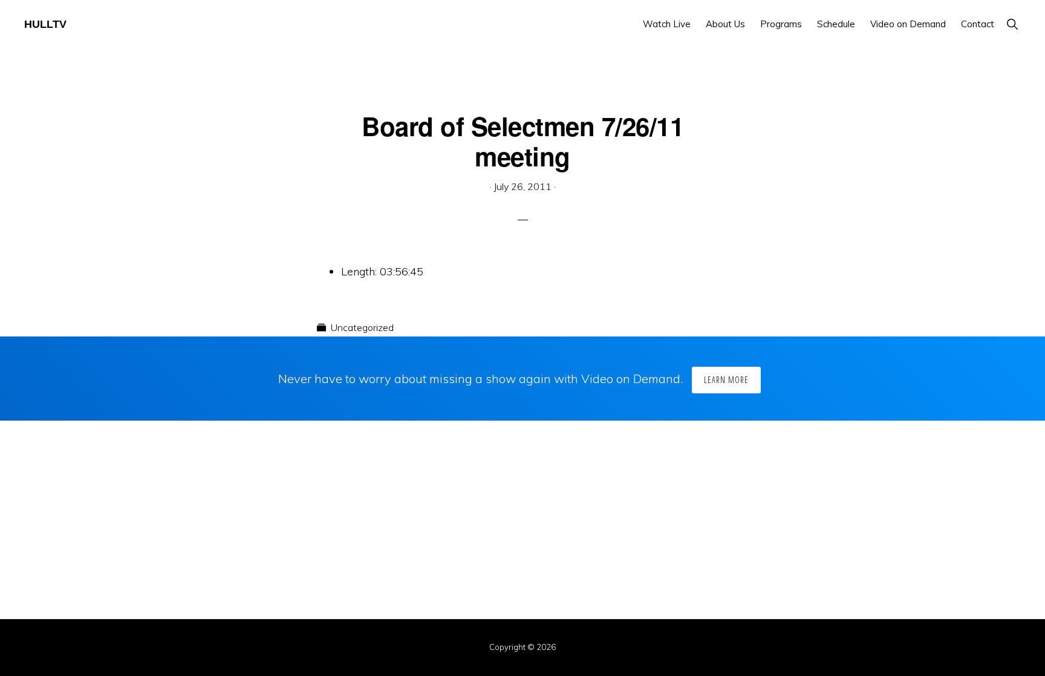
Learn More (726, 380)
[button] (1012, 24)
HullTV (45, 24)
